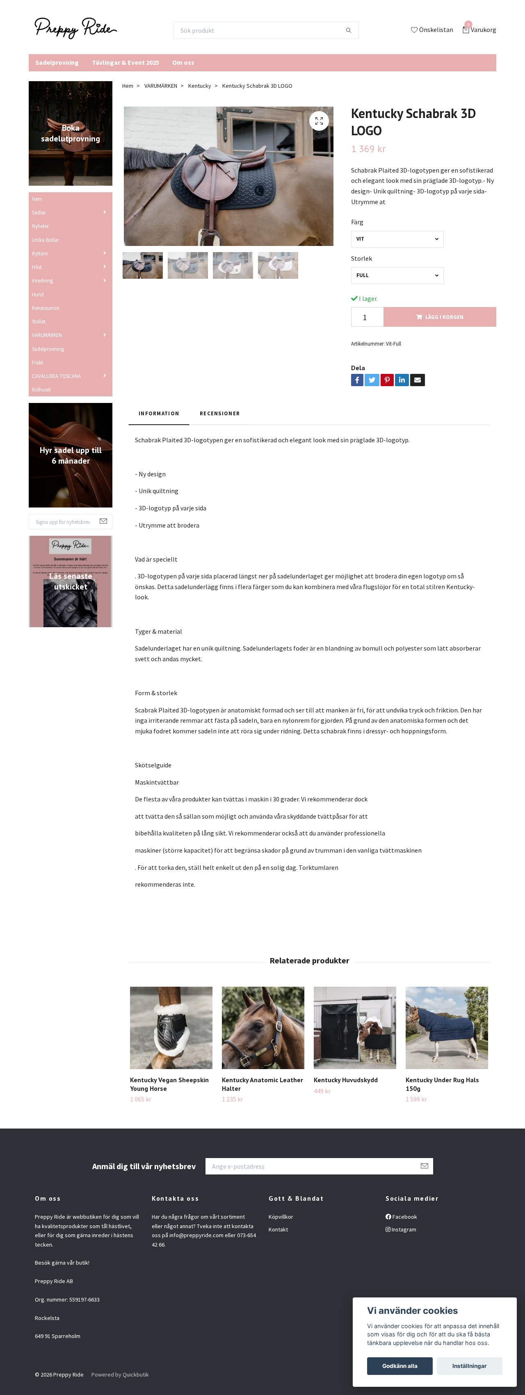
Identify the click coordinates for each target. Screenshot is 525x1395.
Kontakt (278, 1229)
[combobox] (397, 239)
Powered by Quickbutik (120, 1374)
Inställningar (469, 1366)
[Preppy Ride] (76, 30)
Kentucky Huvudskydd (346, 1080)
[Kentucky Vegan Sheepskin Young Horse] (171, 1028)
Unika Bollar (45, 240)
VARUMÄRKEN (47, 335)
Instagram (403, 1229)
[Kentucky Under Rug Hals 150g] (447, 1028)
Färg (357, 222)
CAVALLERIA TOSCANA (56, 376)
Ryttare (40, 253)
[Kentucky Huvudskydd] (355, 1028)
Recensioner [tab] (220, 413)
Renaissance (45, 308)
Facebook (404, 1216)
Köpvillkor (281, 1216)
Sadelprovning (57, 62)
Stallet (39, 321)
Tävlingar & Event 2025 (125, 62)
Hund (38, 294)
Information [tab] (159, 413)
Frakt (37, 362)
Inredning (42, 280)
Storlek (361, 258)
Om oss (183, 62)
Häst (37, 267)
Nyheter (40, 226)
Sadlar (39, 212)
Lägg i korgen (444, 317)
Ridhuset (41, 389)
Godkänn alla (400, 1366)
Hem (37, 199)
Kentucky (199, 85)
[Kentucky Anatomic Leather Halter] (263, 1028)
